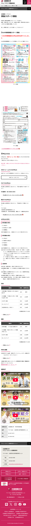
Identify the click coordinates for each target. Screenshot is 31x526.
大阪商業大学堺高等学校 (8, 513)
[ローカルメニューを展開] (29, 8)
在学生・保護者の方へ (23, 471)
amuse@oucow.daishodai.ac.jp (16, 464)
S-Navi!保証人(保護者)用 (23, 478)
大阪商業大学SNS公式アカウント (15, 501)
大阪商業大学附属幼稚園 (21, 513)
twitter (10, 504)
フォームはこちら (14, 177)
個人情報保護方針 (11, 497)
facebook (20, 504)
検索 (25, 3)
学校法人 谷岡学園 (8, 511)
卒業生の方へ (8, 474)
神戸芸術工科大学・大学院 (9, 515)
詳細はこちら (6, 314)
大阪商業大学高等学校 (20, 511)
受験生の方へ (8, 471)
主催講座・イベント (7, 5)
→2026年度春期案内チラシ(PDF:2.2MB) (9, 148)
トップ (2, 5)
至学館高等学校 (18, 517)
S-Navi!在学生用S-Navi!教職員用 (8, 478)
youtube (24, 504)
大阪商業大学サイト (29, 3)
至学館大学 (10, 517)
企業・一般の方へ (23, 474)
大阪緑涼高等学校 (22, 515)
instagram (15, 504)
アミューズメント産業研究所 (7, 8)
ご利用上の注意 (20, 497)
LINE (6, 504)
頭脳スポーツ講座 (14, 5)
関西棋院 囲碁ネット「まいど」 (8, 364)
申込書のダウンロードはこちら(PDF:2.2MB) (12, 195)
